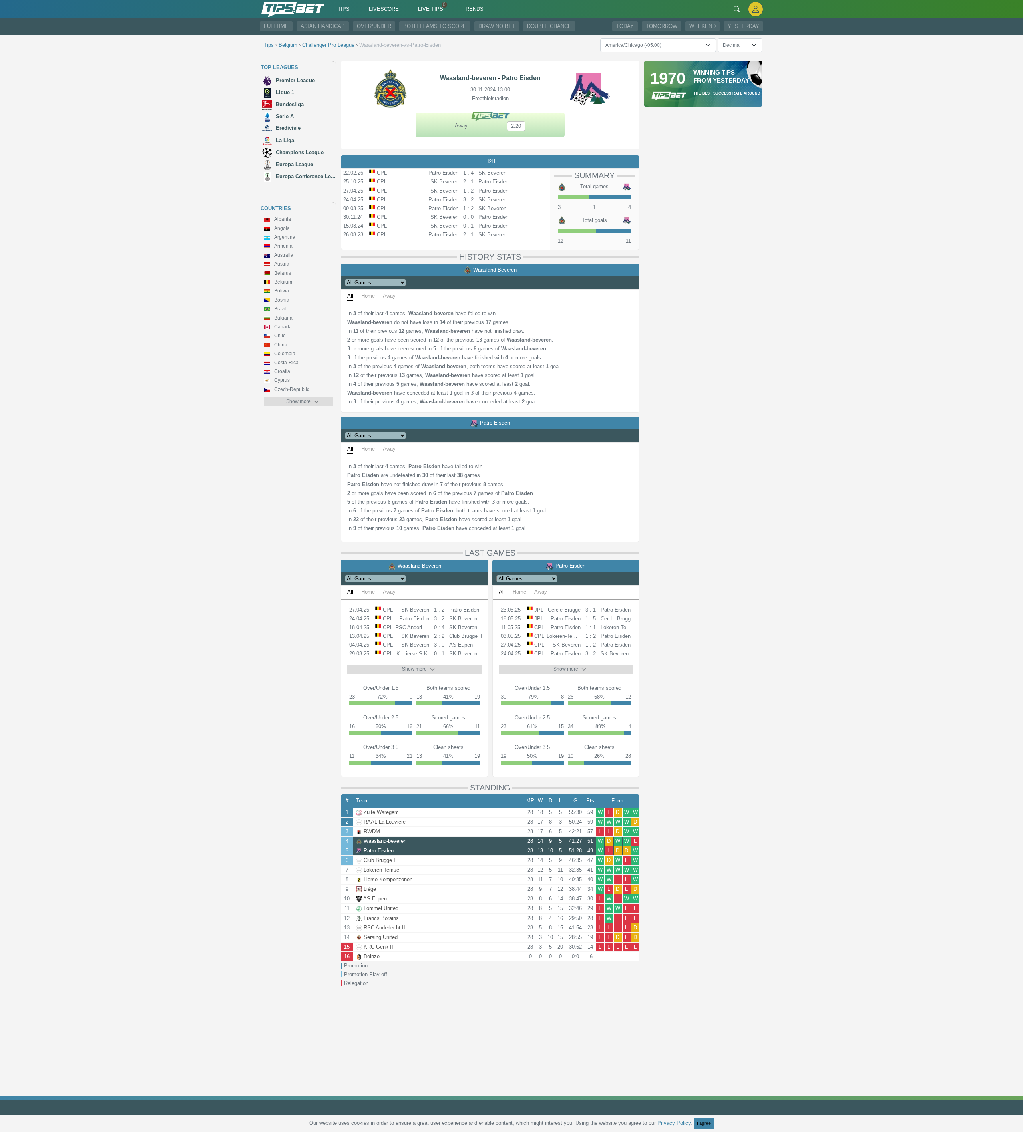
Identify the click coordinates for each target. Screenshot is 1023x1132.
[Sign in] (755, 9)
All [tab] (350, 296)
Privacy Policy (674, 1123)
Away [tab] (389, 296)
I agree (704, 1123)
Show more (298, 401)
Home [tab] (368, 296)
